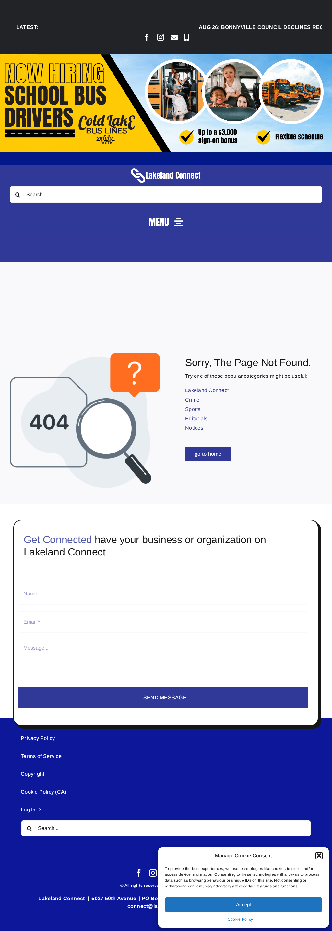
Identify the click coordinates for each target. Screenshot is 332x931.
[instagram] (160, 37)
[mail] (174, 37)
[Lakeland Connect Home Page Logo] (166, 168)
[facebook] (146, 37)
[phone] (186, 37)
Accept (243, 904)
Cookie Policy (240, 919)
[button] (319, 855)
